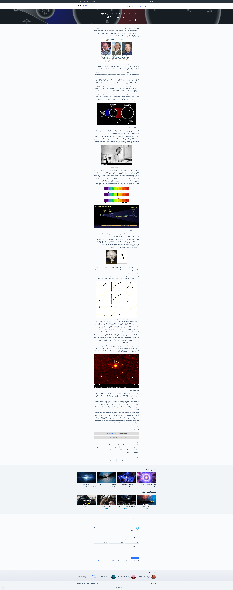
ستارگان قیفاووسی (135, 449)
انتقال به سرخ (98, 444)
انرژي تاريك (129, 447)
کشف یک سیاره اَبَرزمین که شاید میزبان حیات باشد (144, 577)
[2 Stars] (124, 437)
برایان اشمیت (115, 447)
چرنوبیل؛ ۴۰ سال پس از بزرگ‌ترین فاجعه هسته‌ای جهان (124, 577)
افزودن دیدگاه (135, 546)
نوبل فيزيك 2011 (135, 452)
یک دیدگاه (87, 486)
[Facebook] (152, 1)
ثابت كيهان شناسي (101, 447)
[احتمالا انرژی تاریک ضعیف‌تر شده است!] (106, 477)
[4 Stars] (121, 437)
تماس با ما (84, 1)
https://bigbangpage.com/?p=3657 (113, 433)
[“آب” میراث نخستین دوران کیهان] (86, 477)
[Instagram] (151, 583)
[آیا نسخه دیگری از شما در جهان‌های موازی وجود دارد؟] (113, 577)
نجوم (146, 6)
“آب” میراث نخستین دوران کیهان (89, 484)
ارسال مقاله (79, 1)
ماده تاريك (111, 449)
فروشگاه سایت (93, 1)
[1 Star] (125, 437)
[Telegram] (99, 460)
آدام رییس (136, 444)
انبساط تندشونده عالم (107, 444)
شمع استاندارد (119, 449)
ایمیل (121, 542)
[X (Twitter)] (150, 1)
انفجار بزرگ (122, 447)
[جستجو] (154, 1)
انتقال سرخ (136, 447)
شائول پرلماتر (126, 449)
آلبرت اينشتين (129, 444)
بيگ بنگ (109, 447)
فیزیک (140, 6)
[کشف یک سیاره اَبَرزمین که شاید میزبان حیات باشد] (153, 577)
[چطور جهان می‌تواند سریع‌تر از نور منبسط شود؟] (146, 477)
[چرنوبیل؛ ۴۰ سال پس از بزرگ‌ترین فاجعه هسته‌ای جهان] (133, 577)
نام (137, 542)
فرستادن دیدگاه (135, 558)
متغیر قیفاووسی (104, 449)
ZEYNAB (133, 527)
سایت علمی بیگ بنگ (83, 7)
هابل (128, 452)
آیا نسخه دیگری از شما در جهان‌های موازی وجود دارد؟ (105, 577)
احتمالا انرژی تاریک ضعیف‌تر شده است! (108, 484)
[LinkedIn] (110, 460)
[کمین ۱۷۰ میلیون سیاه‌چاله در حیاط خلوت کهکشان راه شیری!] (126, 477)
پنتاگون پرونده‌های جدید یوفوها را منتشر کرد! (84, 577)
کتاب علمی (134, 6)
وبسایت (105, 542)
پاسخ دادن (95, 527)
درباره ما (88, 1)
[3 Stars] (122, 437)
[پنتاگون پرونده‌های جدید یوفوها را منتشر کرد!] (93, 577)
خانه (97, 1)
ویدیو (128, 6)
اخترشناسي (116, 444)
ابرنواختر (122, 444)
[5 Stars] (120, 437)
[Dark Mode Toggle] (3, 587)
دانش (151, 6)
